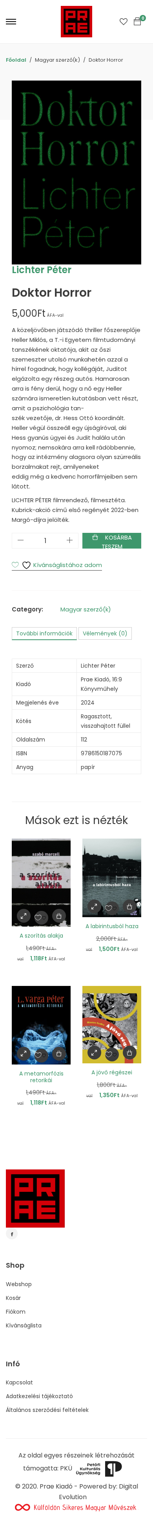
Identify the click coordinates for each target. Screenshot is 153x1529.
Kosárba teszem (117, 541)
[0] (137, 21)
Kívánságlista (24, 1325)
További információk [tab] (44, 633)
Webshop (19, 1284)
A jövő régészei (111, 1072)
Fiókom (16, 1312)
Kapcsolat (19, 1382)
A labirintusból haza (112, 926)
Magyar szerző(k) (85, 609)
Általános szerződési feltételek (47, 1410)
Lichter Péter (41, 269)
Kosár (13, 1298)
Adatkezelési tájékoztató (39, 1396)
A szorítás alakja (41, 936)
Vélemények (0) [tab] (105, 633)
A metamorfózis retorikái (41, 1077)
